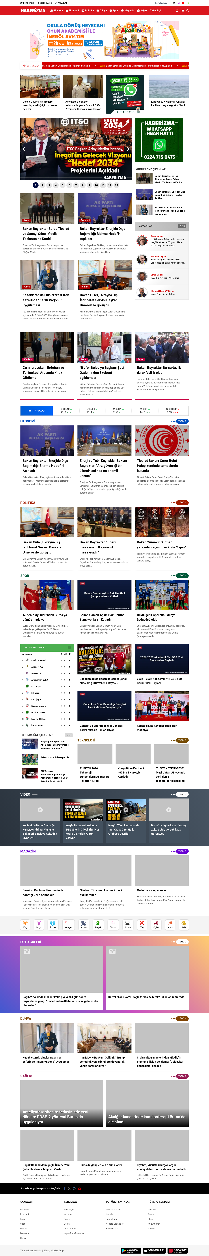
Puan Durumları (113, 1209)
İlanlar (23, 1219)
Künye (67, 1219)
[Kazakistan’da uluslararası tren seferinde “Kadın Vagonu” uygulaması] (144, 214)
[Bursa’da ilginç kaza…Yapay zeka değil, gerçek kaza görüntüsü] (169, 809)
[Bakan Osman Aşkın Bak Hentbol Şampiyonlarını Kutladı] (104, 595)
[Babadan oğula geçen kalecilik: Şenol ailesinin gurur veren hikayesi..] (104, 659)
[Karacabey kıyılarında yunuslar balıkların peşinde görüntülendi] (169, 86)
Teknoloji (155, 10)
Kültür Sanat (154, 1224)
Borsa (67, 1224)
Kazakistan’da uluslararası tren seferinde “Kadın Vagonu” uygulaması (159, 66)
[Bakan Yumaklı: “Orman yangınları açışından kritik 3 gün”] (162, 522)
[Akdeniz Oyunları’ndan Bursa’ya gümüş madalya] (47, 595)
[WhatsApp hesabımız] (188, 3)
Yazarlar (68, 1214)
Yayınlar (110, 1214)
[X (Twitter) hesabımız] (174, 3)
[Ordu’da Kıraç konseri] (162, 870)
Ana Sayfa (69, 1209)
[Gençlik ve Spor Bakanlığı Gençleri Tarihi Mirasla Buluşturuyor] (104, 706)
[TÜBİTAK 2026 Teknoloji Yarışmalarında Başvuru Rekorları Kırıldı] (94, 754)
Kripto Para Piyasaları (74, 1233)
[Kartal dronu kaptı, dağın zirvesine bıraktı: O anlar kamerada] (147, 969)
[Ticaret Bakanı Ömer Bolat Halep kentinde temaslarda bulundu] (162, 440)
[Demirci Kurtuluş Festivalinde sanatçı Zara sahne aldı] (47, 870)
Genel (26, 220)
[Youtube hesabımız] (183, 3)
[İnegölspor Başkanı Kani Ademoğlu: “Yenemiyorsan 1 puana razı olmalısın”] (30, 748)
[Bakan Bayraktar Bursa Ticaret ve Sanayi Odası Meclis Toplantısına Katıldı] (144, 183)
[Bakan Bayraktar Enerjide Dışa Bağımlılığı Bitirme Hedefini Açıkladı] (144, 199)
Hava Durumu (112, 1228)
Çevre (151, 1214)
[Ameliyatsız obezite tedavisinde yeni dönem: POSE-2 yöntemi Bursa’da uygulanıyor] (83, 86)
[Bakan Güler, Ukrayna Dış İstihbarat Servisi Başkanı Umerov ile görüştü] (47, 522)
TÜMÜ (182, 226)
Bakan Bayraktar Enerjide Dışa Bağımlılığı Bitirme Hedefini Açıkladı (75, 66)
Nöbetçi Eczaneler (114, 1224)
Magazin (129, 10)
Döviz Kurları (70, 1228)
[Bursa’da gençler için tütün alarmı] (104, 1145)
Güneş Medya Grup (54, 1250)
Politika (89, 10)
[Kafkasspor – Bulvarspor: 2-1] (30, 764)
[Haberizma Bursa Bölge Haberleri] (33, 12)
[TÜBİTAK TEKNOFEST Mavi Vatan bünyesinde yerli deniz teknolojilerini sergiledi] (171, 754)
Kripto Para (111, 1219)
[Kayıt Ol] (177, 10)
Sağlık (143, 10)
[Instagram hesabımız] (178, 3)
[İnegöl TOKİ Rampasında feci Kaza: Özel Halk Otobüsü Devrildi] (126, 809)
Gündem (58, 10)
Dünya (103, 10)
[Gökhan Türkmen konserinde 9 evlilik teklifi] (104, 870)
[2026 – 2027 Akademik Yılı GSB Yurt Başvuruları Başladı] (162, 659)
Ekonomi (74, 10)
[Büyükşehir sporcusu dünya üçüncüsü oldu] (162, 595)
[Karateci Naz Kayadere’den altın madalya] (162, 706)
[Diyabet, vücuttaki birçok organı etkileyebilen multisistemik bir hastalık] (162, 1145)
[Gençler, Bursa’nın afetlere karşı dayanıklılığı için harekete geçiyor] (40, 86)
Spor (115, 10)
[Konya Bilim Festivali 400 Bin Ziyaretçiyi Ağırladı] (133, 754)
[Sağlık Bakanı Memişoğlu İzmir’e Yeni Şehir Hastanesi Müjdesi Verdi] (47, 1145)
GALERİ (29, 3)
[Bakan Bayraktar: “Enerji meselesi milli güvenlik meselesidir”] (104, 522)
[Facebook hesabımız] (170, 3)
